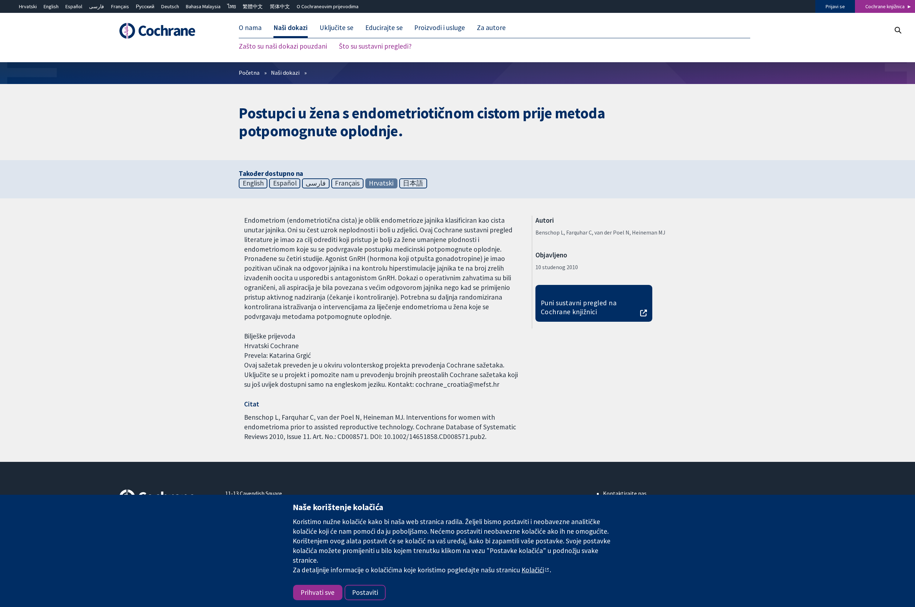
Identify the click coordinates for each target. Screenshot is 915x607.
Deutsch (170, 6)
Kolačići (532, 570)
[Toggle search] (897, 30)
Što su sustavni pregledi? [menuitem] (375, 46)
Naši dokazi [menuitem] (290, 28)
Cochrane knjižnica (885, 6)
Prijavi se (835, 6)
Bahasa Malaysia (203, 6)
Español (73, 6)
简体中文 (280, 6)
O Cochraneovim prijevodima (327, 6)
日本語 (413, 183)
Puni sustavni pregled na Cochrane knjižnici (579, 307)
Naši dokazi (285, 72)
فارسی (96, 6)
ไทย (231, 6)
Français (120, 6)
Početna (249, 72)
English (51, 6)
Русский (145, 6)
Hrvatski (28, 6)
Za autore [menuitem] (491, 28)
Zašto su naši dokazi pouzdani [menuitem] (283, 46)
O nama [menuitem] (250, 28)
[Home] (167, 31)
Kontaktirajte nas (625, 493)
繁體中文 (253, 6)
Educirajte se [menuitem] (384, 28)
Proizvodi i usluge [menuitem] (439, 28)
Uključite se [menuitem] (336, 28)
